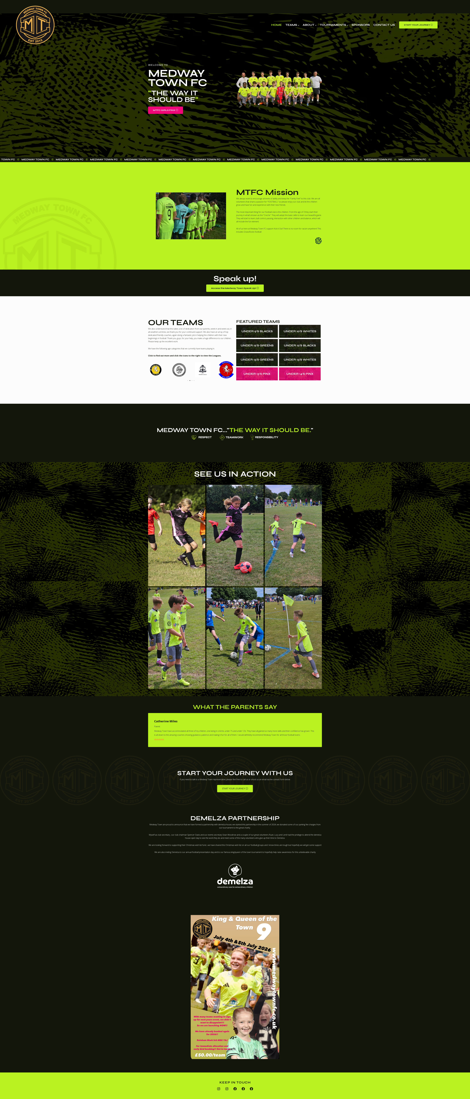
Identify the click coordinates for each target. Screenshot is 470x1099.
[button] (418, 24)
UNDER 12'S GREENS (257, 345)
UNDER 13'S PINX (257, 373)
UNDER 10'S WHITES (300, 331)
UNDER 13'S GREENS (257, 359)
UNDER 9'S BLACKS (257, 331)
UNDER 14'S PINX (299, 373)
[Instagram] (218, 1088)
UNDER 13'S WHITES (300, 359)
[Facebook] (235, 1088)
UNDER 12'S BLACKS (300, 345)
